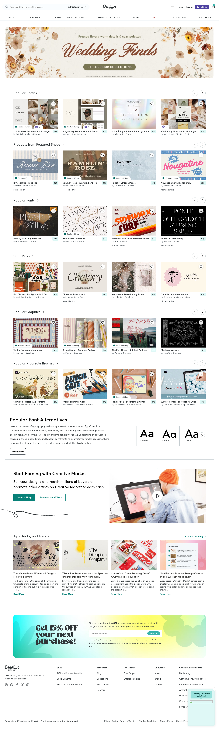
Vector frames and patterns (27, 350)
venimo (19, 353)
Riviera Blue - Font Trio (25, 182)
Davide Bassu (22, 185)
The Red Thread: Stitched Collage (129, 350)
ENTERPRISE (205, 17)
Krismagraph (22, 241)
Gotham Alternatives (192, 678)
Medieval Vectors (170, 350)
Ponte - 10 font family (172, 238)
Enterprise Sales (132, 678)
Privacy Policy (111, 721)
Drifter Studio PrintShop (174, 404)
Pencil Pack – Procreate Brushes (128, 401)
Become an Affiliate (51, 497)
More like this (19, 189)
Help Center (103, 684)
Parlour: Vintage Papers (124, 182)
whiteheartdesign (24, 297)
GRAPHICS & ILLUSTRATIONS (68, 17)
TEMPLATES (34, 17)
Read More (18, 594)
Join (181, 7)
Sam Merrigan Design (173, 297)
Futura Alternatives (191, 684)
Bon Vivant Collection (74, 238)
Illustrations (40, 297)
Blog (99, 673)
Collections (102, 678)
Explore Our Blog (194, 536)
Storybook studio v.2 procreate (29, 401)
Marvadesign (71, 297)
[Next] (203, 93)
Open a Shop (24, 497)
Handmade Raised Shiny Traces (128, 294)
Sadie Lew (119, 404)
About (157, 673)
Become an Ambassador (69, 684)
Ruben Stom (71, 134)
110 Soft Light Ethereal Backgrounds (130, 131)
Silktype (167, 241)
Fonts (33, 185)
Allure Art (119, 134)
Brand (157, 678)
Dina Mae (119, 185)
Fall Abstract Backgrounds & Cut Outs (33, 294)
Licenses (101, 690)
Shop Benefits (64, 678)
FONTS (10, 17)
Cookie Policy (166, 721)
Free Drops (129, 673)
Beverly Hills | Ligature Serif (27, 238)
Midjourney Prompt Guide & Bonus (80, 131)
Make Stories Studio (173, 134)
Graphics (130, 185)
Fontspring (184, 673)
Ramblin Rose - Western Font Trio (80, 182)
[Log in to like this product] (53, 103)
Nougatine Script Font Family (176, 182)
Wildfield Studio (23, 134)
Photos (36, 134)
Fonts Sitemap (186, 706)
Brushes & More (48, 404)
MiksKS (167, 353)
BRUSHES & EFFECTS (109, 17)
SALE (155, 17)
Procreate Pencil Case (74, 401)
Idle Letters (70, 404)
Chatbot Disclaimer (148, 721)
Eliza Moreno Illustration (27, 404)
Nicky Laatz (169, 185)
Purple (68, 353)
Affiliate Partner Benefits (69, 673)
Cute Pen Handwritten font (175, 294)
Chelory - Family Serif (74, 294)
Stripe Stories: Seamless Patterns (80, 350)
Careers (158, 684)
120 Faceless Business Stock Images (32, 131)
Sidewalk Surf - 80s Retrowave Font (130, 238)
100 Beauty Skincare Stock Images (179, 131)
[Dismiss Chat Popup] (214, 689)
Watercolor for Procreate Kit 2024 (178, 401)
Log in (189, 7)
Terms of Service (147, 643)
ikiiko (117, 241)
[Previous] (195, 93)
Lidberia (118, 297)
